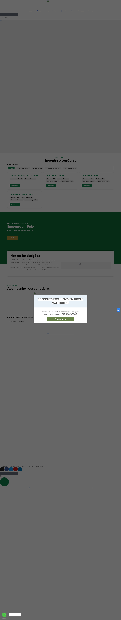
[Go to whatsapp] (4, 615)
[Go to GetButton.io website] (4, 618)
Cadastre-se (60, 318)
